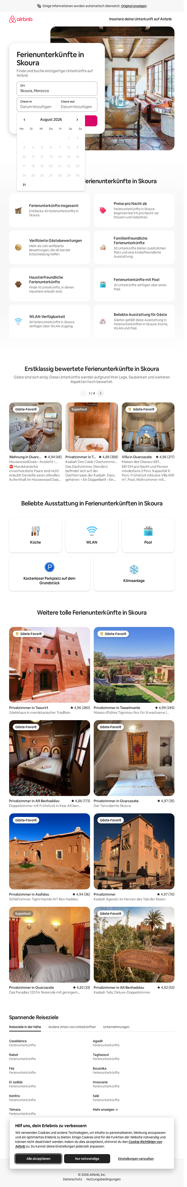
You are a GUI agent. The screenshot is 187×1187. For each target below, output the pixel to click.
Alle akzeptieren (38, 1159)
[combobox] (57, 90)
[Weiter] (100, 393)
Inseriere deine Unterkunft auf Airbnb (140, 19)
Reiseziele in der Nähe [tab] (25, 1027)
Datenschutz (72, 1179)
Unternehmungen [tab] (116, 1027)
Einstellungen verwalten (136, 1159)
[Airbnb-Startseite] (20, 19)
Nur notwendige (87, 1159)
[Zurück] (83, 393)
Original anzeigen (134, 6)
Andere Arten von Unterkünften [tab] (72, 1027)
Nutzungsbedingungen (103, 1179)
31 (24, 185)
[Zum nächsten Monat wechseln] (77, 119)
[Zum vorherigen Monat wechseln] (24, 119)
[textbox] (36, 106)
